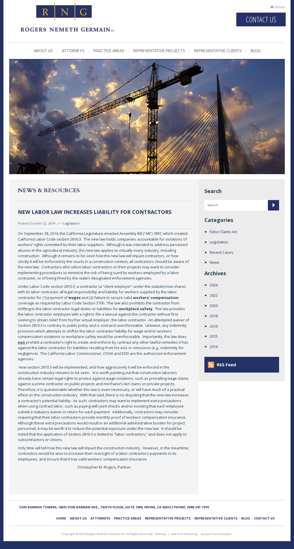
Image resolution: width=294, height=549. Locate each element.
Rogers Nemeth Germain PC (67, 21)
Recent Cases (221, 252)
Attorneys (73, 50)
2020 (214, 305)
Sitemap (160, 534)
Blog (256, 50)
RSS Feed (226, 364)
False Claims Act (223, 231)
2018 (214, 315)
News (214, 262)
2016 (214, 326)
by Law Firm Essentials (216, 534)
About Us (43, 50)
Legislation (71, 223)
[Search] (273, 205)
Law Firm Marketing (184, 534)
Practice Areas (108, 50)
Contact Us (261, 19)
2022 (214, 295)
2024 (214, 285)
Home (279, 6)
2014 (214, 346)
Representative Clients (218, 50)
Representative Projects (159, 50)
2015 (214, 336)
